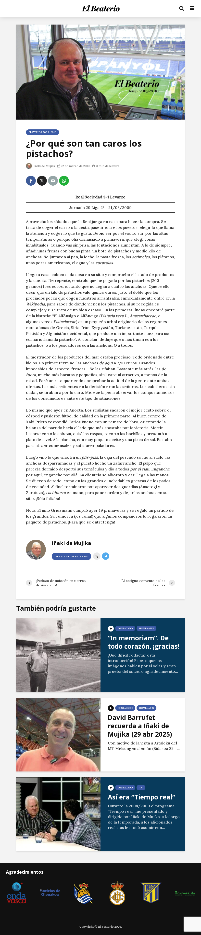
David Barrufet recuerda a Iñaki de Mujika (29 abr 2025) (140, 725)
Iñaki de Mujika (44, 166)
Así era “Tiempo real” (141, 797)
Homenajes (146, 628)
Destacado (125, 628)
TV (141, 787)
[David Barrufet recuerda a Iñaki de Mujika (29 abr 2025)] (58, 734)
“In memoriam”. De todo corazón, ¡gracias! (143, 642)
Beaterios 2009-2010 (42, 132)
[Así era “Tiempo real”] (58, 813)
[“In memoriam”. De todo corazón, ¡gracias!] (58, 654)
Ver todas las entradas (71, 556)
